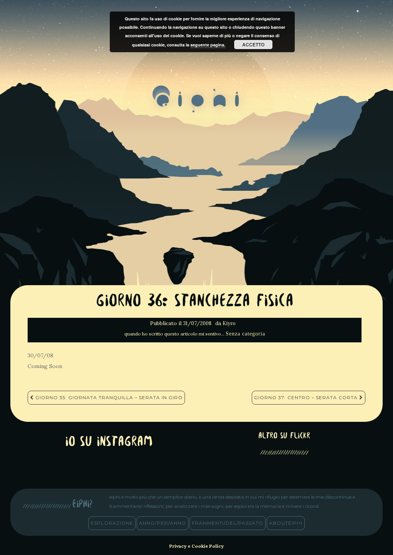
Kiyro (229, 323)
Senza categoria (245, 334)
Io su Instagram (109, 442)
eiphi (196, 105)
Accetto (253, 44)
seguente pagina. (207, 45)
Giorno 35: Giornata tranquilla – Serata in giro (108, 397)
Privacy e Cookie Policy (196, 546)
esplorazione (112, 523)
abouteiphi (285, 523)
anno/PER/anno (162, 523)
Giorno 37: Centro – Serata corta (306, 397)
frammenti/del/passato (227, 523)
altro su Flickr (284, 436)
